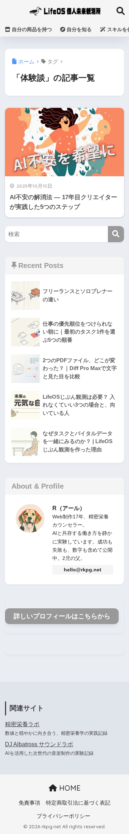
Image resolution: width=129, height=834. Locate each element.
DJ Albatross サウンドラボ (39, 744)
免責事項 (29, 803)
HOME (69, 787)
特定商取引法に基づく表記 (78, 803)
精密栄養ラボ (22, 724)
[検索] (116, 234)
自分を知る (78, 29)
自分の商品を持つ (31, 29)
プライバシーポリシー (63, 816)
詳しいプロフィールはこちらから (62, 616)
